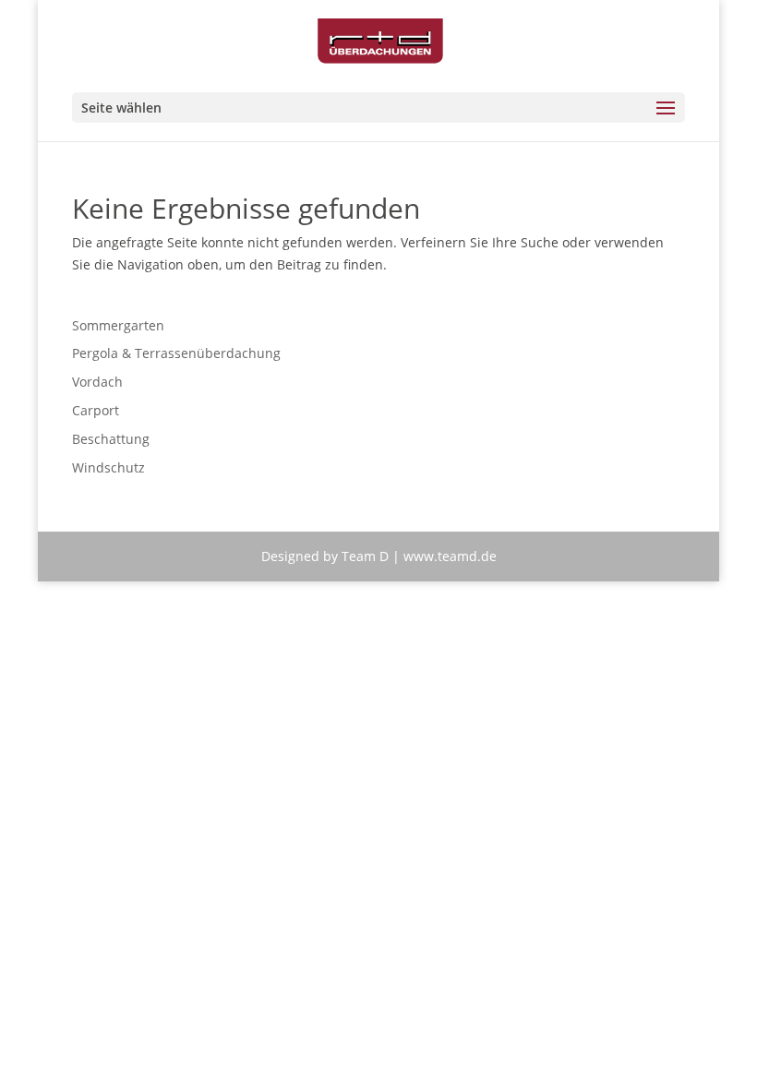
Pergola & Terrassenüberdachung (176, 353)
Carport (95, 410)
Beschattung (111, 439)
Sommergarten (118, 325)
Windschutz (108, 467)
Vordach (97, 381)
